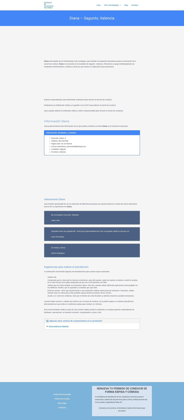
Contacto (134, 5)
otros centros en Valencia (58, 326)
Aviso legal (62, 403)
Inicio (99, 5)
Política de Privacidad (62, 394)
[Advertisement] (92, 40)
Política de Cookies (62, 399)
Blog (126, 5)
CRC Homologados (111, 5)
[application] (120, 5)
